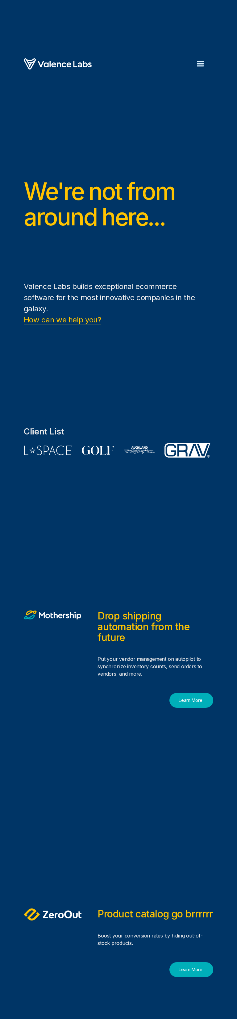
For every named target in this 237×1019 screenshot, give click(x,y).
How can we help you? (62, 319)
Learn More (190, 700)
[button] (200, 64)
